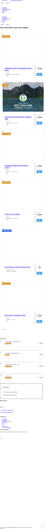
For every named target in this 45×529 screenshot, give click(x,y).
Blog (3, 11)
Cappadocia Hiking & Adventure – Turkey (12, 364)
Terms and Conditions (6, 427)
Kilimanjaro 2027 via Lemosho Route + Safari (13, 341)
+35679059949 (4, 0)
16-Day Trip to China (12, 214)
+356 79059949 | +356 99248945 (7, 410)
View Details (39, 74)
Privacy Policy (5, 426)
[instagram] (1, 1)
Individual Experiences (6, 9)
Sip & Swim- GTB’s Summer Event (17, 267)
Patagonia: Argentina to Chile (15, 315)
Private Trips (4, 8)
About (3, 12)
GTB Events (4, 10)
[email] (0, 1)
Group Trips (4, 7)
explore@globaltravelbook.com (16, 0)
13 (6, 329)
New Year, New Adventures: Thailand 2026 (12, 353)
